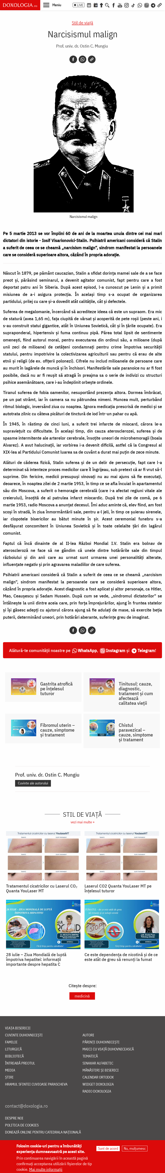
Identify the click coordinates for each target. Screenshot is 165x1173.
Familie (11, 1042)
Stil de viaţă (82, 22)
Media (10, 1070)
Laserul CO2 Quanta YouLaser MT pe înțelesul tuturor (118, 888)
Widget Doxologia (98, 1084)
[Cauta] (107, 5)
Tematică (90, 1056)
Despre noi (14, 1118)
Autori (88, 1035)
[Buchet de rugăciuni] (101, 5)
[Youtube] (120, 5)
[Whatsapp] (82, 59)
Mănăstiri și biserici (100, 1070)
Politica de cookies (22, 1125)
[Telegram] (153, 5)
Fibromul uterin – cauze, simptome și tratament (57, 730)
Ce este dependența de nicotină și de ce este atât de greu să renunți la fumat (121, 957)
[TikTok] (133, 5)
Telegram (146, 650)
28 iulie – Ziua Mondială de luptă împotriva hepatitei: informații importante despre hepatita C (36, 959)
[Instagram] (126, 5)
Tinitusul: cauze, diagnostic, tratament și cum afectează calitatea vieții (136, 693)
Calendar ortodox (98, 1077)
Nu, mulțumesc (135, 1148)
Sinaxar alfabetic (97, 1063)
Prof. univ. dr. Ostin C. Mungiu (82, 46)
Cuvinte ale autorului (33, 783)
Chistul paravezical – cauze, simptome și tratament (136, 732)
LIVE (80, 5)
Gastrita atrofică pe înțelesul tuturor (56, 688)
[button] (52, 4)
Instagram (115, 650)
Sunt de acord (108, 1148)
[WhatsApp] (140, 5)
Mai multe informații (45, 1169)
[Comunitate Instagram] (147, 5)
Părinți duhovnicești (101, 1042)
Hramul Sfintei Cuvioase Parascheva (36, 1084)
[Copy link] (92, 59)
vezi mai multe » (82, 822)
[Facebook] (113, 5)
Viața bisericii (18, 1028)
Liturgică (13, 1049)
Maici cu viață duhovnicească (108, 1049)
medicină (82, 996)
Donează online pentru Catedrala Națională (43, 1132)
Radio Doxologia (96, 1091)
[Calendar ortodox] (89, 5)
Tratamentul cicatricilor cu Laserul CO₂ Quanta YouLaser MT (41, 888)
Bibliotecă (14, 1056)
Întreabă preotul (20, 1063)
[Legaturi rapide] (159, 5)
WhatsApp (87, 650)
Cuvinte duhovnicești (24, 1035)
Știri (9, 1077)
